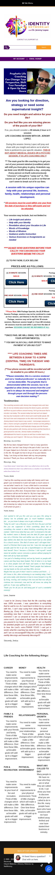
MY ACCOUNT (19, 59)
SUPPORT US (33, 39)
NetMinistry (8, 866)
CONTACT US (22, 39)
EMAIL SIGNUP (35, 59)
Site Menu (28, 3)
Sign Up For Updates (27, 851)
